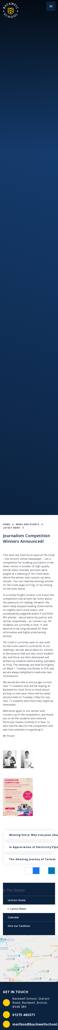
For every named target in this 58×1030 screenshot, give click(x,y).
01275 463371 (23, 1015)
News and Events (27, 524)
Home (6, 524)
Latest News (11, 527)
